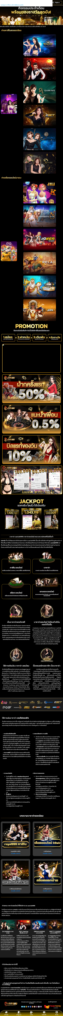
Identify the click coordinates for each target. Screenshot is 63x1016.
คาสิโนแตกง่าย (47, 889)
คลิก (13, 5)
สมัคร (31, 1015)
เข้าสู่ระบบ (18, 1015)
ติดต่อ (56, 1015)
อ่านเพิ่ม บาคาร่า (15, 853)
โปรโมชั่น (44, 1015)
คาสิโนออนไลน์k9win (16, 889)
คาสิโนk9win (47, 851)
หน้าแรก (6, 1015)
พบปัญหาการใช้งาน (6, 5)
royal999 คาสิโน (15, 851)
